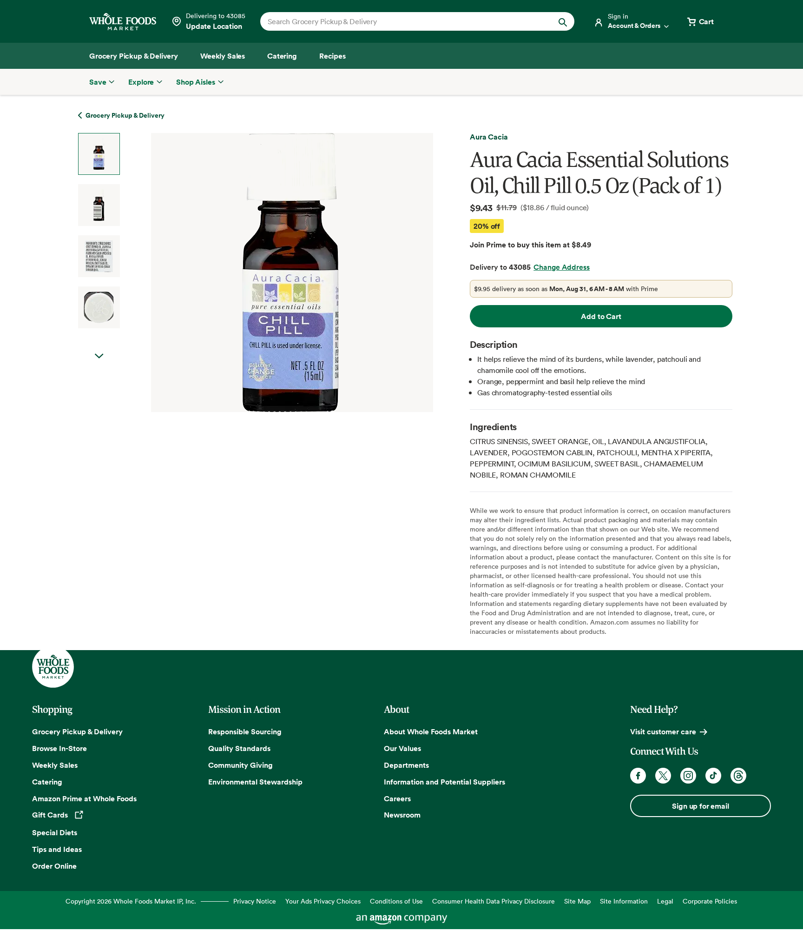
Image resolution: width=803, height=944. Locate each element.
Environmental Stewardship (255, 782)
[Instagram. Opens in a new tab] (688, 776)
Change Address (561, 267)
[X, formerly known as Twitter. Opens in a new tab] (663, 776)
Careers (397, 798)
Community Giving (240, 765)
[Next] (267, 272)
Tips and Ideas (57, 849)
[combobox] (402, 21)
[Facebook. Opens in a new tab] (638, 776)
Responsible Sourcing (245, 731)
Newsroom (402, 815)
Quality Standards (239, 748)
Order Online (54, 866)
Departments (406, 765)
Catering (47, 782)
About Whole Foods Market (431, 731)
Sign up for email (700, 806)
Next (99, 356)
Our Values (402, 748)
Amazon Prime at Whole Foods (84, 798)
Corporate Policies (710, 901)
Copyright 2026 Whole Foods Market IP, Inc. (131, 901)
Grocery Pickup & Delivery (77, 731)
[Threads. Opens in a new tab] (738, 776)
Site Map (577, 901)
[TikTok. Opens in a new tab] (713, 776)
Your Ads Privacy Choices (323, 901)
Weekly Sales (55, 765)
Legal (665, 901)
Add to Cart (601, 316)
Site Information (624, 901)
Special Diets (54, 832)
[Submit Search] (563, 21)
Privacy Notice (254, 901)
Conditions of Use (396, 901)
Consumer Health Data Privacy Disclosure (493, 901)
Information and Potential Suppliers (444, 782)
